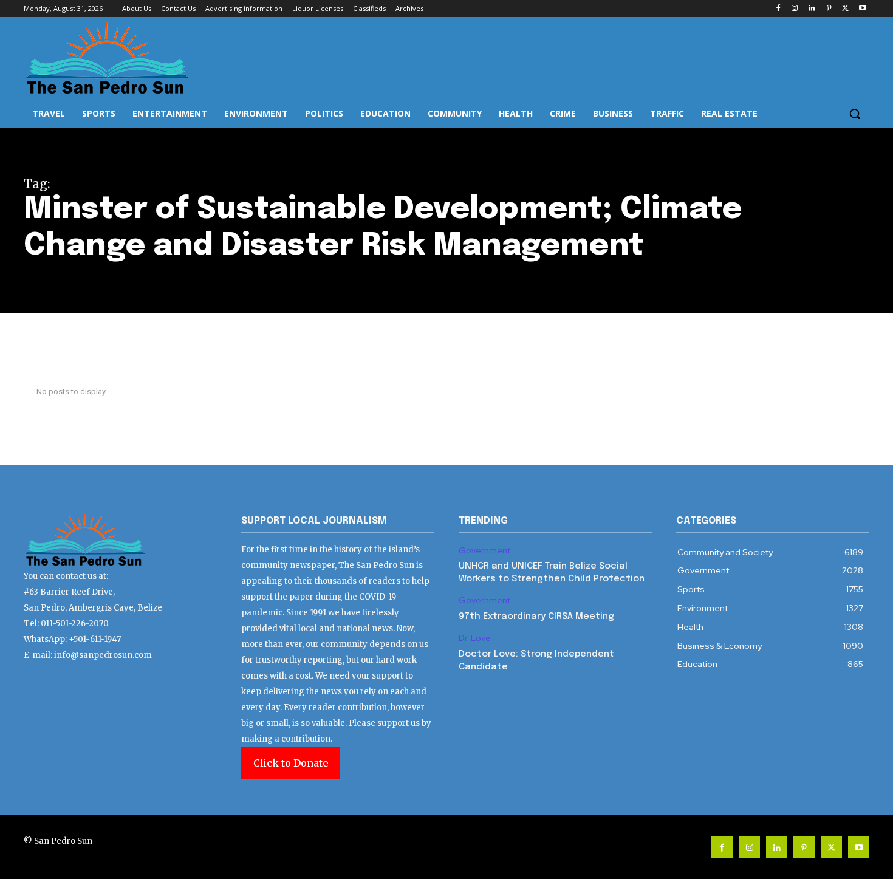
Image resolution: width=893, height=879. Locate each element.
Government (484, 551)
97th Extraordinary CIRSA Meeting (536, 616)
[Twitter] (845, 9)
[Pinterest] (829, 9)
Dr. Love (475, 638)
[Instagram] (795, 9)
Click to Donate (290, 763)
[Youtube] (862, 9)
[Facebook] (778, 9)
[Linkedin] (812, 9)
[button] (854, 113)
